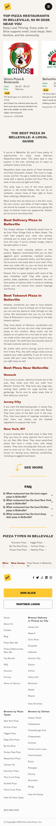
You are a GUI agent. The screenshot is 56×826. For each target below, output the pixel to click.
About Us (8, 623)
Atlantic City (34, 658)
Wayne (31, 695)
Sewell (31, 689)
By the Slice (9, 745)
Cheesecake (34, 724)
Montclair (32, 683)
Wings (31, 786)
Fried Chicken (35, 755)
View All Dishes (35, 794)
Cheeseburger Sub (37, 730)
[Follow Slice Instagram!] (50, 577)
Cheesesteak (34, 736)
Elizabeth (32, 645)
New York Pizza (11, 720)
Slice (5, 563)
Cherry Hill (33, 677)
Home (6, 617)
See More (33, 467)
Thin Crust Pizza (12, 777)
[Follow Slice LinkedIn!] (46, 577)
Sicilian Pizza (10, 727)
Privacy (7, 677)
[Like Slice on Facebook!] (33, 577)
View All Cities (35, 703)
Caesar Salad (34, 717)
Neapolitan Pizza (12, 758)
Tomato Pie (9, 764)
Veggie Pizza (10, 733)
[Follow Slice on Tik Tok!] (42, 577)
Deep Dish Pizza (12, 739)
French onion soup (37, 749)
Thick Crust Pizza (12, 789)
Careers (7, 630)
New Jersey (18, 563)
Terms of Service (12, 683)
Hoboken (32, 652)
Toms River (33, 639)
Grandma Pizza (11, 771)
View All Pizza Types (14, 797)
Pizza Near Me (11, 642)
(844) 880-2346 (11, 810)
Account (8, 670)
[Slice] (7, 7)
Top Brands (9, 658)
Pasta (31, 761)
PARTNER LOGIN (28, 604)
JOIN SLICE (28, 592)
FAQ (6, 664)
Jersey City (33, 627)
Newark (31, 633)
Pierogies (32, 767)
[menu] (48, 6)
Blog (6, 636)
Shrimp (31, 774)
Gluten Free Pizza (12, 752)
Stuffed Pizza (10, 783)
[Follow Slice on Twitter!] (37, 577)
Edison (31, 664)
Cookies (32, 742)
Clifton (31, 670)
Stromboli (33, 780)
